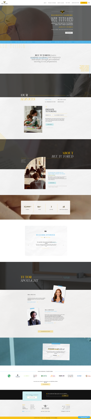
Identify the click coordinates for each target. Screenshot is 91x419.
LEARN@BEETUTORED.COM (65, 411)
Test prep (71, 29)
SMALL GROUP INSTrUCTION (63, 29)
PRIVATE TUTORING (54, 29)
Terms (47, 417)
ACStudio (55, 417)
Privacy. (49, 417)
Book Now (55, 355)
